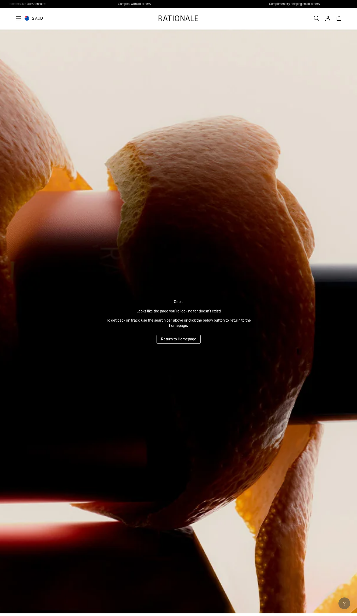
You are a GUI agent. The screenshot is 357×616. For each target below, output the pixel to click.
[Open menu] (18, 18)
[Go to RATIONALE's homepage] (178, 18)
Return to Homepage (178, 338)
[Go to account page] (328, 18)
